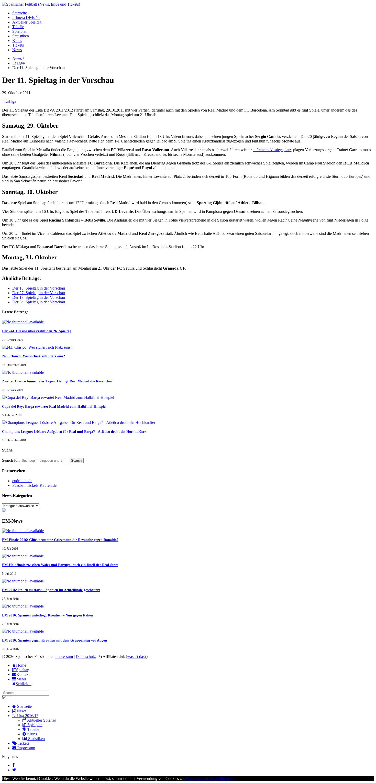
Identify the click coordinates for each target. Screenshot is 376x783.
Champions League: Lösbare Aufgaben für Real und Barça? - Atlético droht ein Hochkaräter (74, 432)
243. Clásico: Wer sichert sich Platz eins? (33, 356)
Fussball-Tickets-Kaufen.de (34, 485)
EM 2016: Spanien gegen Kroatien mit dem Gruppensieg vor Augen (54, 640)
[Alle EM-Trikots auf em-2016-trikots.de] (4, 511)
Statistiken (20, 36)
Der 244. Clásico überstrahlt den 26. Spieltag (36, 331)
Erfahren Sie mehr (219, 778)
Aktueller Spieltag (26, 22)
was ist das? (136, 656)
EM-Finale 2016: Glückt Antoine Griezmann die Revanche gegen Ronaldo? (60, 540)
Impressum (64, 656)
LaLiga (18, 63)
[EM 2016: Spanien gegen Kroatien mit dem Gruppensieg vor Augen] (23, 631)
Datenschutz (86, 656)
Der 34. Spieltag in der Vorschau (38, 302)
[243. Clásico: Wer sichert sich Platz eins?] (37, 347)
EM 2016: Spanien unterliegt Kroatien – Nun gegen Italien (47, 615)
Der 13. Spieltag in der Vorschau (38, 288)
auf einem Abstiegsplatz (272, 150)
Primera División (26, 17)
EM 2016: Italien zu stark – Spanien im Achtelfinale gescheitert (51, 590)
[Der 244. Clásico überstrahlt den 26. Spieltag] (23, 322)
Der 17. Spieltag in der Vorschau (38, 297)
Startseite (19, 13)
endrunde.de (22, 481)
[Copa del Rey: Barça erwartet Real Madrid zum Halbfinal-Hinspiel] (58, 397)
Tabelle (18, 27)
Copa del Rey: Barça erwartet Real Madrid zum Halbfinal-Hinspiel (54, 407)
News (17, 50)
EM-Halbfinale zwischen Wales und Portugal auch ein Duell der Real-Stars (60, 565)
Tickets (18, 45)
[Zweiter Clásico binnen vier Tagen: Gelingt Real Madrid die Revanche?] (23, 372)
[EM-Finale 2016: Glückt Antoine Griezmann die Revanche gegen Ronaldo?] (23, 530)
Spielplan (19, 31)
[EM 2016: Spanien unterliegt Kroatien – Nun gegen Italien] (23, 606)
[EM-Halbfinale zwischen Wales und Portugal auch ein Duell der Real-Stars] (23, 556)
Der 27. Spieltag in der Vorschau (38, 293)
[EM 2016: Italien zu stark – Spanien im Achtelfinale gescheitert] (23, 581)
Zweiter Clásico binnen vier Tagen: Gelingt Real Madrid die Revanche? (57, 381)
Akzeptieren (194, 778)
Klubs (17, 40)
